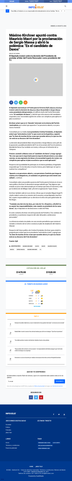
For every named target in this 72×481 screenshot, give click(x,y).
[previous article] (64, 11)
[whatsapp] (21, 102)
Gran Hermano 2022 (44, 448)
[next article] (61, 11)
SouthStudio (40, 476)
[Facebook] (31, 397)
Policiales (8, 430)
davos (37, 246)
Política (8, 427)
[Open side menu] (6, 6)
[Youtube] (41, 397)
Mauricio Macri (35, 110)
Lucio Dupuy (56, 442)
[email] (25, 102)
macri (43, 246)
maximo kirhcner (32, 249)
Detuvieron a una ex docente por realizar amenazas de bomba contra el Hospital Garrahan (38, 357)
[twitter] (16, 102)
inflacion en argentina (45, 445)
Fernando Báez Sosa (44, 442)
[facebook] (11, 102)
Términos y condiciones (12, 445)
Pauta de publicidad (11, 448)
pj (40, 249)
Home (7, 442)
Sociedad (8, 424)
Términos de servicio (57, 386)
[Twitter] (36, 397)
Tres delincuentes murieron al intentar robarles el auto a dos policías (32, 340)
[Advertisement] (36, 19)
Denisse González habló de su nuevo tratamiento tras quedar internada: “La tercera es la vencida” (39, 323)
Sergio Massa (55, 110)
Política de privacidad (39, 386)
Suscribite (60, 381)
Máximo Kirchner (56, 108)
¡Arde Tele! (9, 432)
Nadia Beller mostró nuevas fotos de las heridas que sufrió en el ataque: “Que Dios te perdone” (39, 331)
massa (12, 249)
